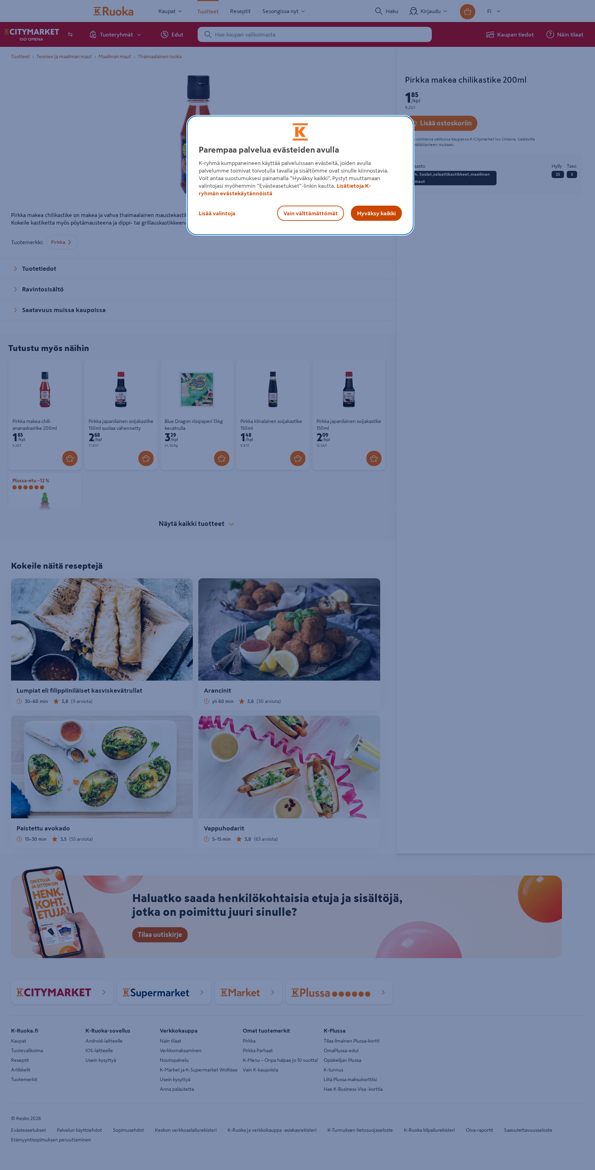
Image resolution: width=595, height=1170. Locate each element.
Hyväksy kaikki (376, 213)
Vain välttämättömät (310, 213)
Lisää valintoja (217, 213)
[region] (300, 175)
